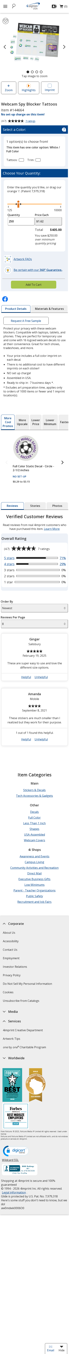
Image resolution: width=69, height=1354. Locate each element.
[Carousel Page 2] (32, 72)
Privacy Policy (12, 976)
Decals (34, 812)
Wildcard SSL (10, 1161)
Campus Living (34, 862)
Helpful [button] (26, 677)
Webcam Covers (34, 840)
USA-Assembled (34, 835)
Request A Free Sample (26, 321)
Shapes (34, 829)
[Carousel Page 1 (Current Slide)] (28, 72)
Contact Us (10, 950)
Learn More (52, 529)
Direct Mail (34, 873)
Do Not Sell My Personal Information (28, 985)
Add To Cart (33, 285)
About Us (9, 933)
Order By (7, 601)
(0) (63, 7)
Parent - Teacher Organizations (34, 890)
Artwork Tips (11, 1039)
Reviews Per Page (13, 617)
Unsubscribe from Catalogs (21, 1002)
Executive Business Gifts (34, 879)
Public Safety (34, 896)
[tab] (15, 309)
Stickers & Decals (34, 790)
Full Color (34, 817)
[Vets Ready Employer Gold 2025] (35, 1085)
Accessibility (11, 941)
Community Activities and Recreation (34, 868)
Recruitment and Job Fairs (34, 902)
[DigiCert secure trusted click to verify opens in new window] (16, 1151)
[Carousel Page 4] (41, 72)
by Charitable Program (24, 1047)
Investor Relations (15, 968)
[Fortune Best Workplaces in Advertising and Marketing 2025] (12, 1085)
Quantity (13, 215)
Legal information (14, 1192)
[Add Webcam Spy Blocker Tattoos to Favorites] (5, 21)
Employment (11, 958)
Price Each (42, 215)
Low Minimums (34, 885)
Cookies (8, 993)
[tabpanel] (34, 631)
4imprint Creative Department (23, 1030)
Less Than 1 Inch (34, 823)
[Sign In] (55, 6)
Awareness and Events (34, 856)
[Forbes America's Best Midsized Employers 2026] (16, 1116)
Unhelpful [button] (41, 677)
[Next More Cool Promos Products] (62, 462)
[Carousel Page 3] (36, 72)
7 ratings (30, 121)
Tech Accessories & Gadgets (34, 796)
